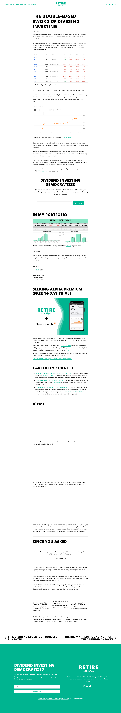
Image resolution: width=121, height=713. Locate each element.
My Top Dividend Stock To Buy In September (41, 604)
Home (7, 4)
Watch (12, 4)
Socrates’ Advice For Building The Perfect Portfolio (78, 604)
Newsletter (36, 31)
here (69, 154)
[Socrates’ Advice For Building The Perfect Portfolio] (79, 600)
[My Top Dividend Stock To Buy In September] (42, 600)
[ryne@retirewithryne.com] (115, 4)
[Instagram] (106, 4)
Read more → (36, 610)
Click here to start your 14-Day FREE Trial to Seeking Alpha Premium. (52, 359)
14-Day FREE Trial (66, 346)
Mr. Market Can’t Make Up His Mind (60, 602)
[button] (85, 596)
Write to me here (43, 171)
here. (67, 350)
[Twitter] (112, 4)
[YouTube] (109, 4)
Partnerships (32, 4)
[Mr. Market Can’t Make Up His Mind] (61, 599)
